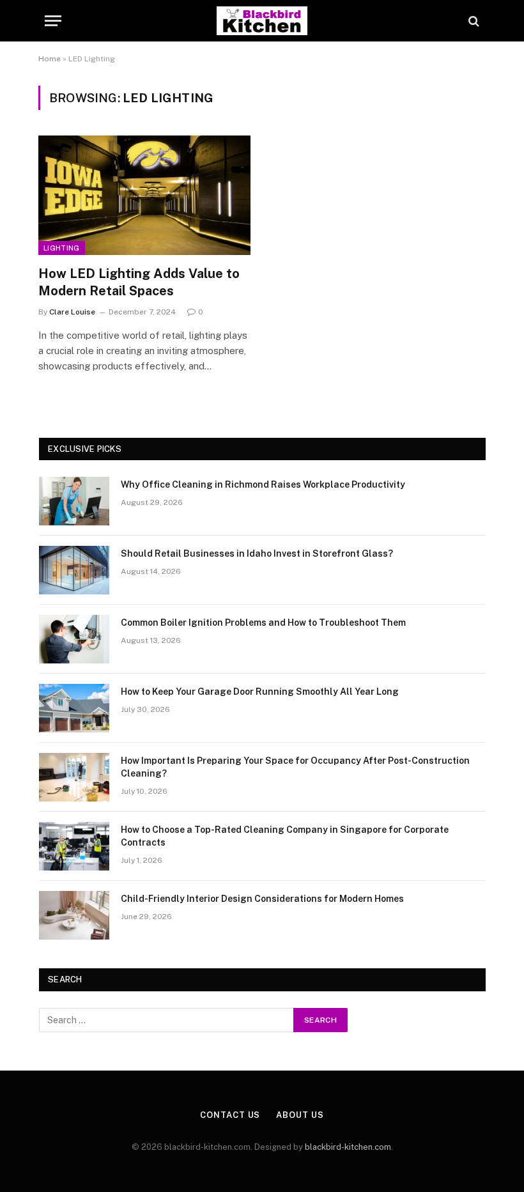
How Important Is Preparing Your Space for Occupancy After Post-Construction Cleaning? (295, 766)
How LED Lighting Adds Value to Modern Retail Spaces (139, 282)
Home (49, 58)
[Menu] (53, 20)
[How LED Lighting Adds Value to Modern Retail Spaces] (144, 195)
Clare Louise (72, 311)
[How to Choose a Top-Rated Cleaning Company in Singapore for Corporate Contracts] (74, 846)
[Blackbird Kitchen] (262, 21)
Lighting (61, 248)
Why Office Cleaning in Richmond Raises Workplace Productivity (263, 484)
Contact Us (230, 1115)
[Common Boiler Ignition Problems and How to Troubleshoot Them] (74, 639)
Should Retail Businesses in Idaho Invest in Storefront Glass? (257, 553)
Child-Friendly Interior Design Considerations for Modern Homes (262, 899)
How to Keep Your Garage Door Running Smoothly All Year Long (260, 691)
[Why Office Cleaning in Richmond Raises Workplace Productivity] (74, 501)
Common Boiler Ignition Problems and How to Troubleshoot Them (263, 622)
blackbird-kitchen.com (348, 1147)
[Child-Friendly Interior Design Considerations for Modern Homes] (74, 915)
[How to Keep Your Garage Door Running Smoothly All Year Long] (74, 708)
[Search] (472, 20)
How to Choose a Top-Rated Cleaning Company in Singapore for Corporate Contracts (285, 836)
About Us (299, 1115)
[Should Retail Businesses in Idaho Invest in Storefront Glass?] (74, 570)
